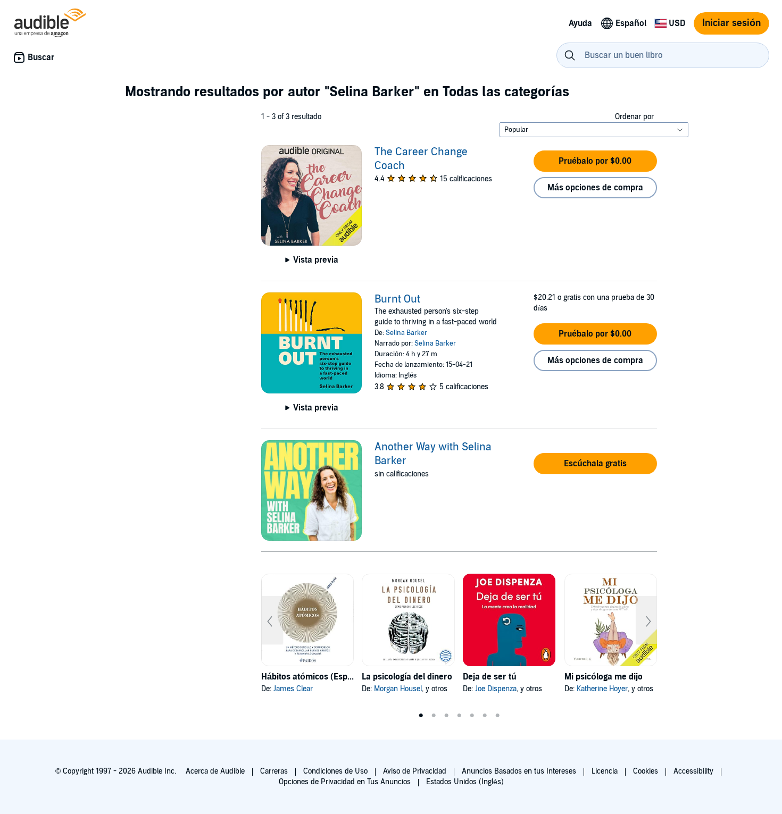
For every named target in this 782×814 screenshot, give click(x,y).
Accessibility (693, 771)
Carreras (274, 771)
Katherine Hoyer (602, 688)
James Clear (293, 688)
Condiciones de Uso (335, 771)
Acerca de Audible (215, 771)
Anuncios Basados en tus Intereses (519, 771)
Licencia (605, 771)
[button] (595, 161)
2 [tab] (433, 715)
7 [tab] (497, 715)
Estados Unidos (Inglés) (465, 781)
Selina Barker (406, 333)
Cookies (645, 771)
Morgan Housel (398, 688)
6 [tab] (484, 715)
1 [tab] (420, 715)
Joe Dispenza (496, 688)
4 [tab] (459, 715)
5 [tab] (472, 715)
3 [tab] (446, 715)
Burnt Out (397, 299)
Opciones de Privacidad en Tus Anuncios (345, 781)
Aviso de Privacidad (414, 771)
